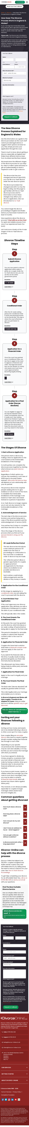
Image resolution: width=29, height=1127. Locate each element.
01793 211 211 (10, 1037)
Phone (16, 64)
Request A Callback (10, 117)
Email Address (6, 64)
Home (3, 13)
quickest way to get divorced (14, 704)
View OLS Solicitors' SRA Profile (7, 1115)
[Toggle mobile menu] (26, 2)
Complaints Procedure (7, 1095)
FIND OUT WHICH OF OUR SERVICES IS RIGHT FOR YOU (14, 711)
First (4, 62)
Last (16, 62)
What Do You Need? (8, 77)
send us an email (19, 880)
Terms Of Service (6, 1092)
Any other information (8, 85)
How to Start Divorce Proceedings (12, 872)
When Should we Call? (8, 70)
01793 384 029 (10, 1032)
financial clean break (9, 779)
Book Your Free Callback (14, 6)
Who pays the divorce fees (17, 480)
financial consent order (18, 648)
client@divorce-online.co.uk (12, 1047)
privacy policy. (7, 1002)
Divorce (9, 13)
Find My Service (20, 2)
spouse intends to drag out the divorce (12, 536)
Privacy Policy (17, 1092)
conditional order (7, 593)
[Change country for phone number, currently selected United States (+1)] (16, 67)
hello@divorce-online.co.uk (12, 1042)
